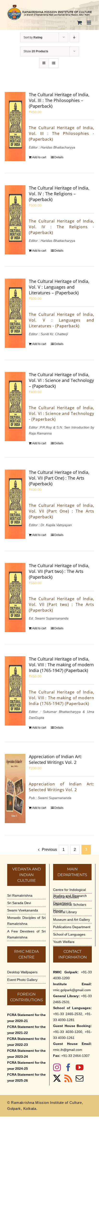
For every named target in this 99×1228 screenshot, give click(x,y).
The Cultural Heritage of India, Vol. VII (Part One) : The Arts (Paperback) (59, 478)
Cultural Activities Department (66, 900)
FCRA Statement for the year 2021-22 (26, 1030)
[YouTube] (79, 1067)
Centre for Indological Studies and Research (70, 893)
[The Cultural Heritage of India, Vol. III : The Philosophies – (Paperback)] (15, 126)
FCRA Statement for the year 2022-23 (26, 1042)
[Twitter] (57, 1078)
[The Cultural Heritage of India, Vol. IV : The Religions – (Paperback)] (15, 219)
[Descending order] (74, 37)
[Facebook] (68, 1067)
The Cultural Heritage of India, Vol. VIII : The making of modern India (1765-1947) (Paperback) (61, 664)
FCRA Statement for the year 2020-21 (26, 1018)
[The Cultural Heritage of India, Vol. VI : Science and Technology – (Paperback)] (15, 406)
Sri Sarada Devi (19, 903)
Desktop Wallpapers (22, 972)
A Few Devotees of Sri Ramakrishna (26, 934)
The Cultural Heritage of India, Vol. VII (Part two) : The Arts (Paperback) (59, 571)
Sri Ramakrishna (19, 895)
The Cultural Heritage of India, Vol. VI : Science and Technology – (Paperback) (61, 380)
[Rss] (68, 1078)
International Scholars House (69, 907)
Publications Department (71, 927)
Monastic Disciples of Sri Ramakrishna (26, 921)
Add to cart (39, 157)
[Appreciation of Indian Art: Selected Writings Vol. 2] (15, 788)
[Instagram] (57, 1067)
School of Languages (69, 934)
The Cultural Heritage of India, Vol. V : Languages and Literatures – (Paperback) (59, 287)
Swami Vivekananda (22, 910)
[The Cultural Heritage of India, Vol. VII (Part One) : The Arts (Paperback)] (15, 504)
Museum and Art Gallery (71, 919)
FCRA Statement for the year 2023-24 (26, 1054)
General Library (65, 912)
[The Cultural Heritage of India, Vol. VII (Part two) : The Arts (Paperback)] (15, 597)
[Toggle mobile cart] (79, 22)
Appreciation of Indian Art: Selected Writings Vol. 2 (55, 759)
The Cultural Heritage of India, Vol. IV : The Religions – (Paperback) (59, 193)
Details (58, 157)
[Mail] (79, 1078)
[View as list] (53, 63)
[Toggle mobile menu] (89, 22)
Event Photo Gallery (22, 980)
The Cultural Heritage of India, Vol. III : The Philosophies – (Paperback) (59, 100)
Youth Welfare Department (63, 945)
